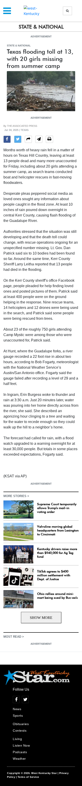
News (17, 709)
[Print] (49, 140)
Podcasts (20, 752)
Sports (18, 715)
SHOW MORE (41, 618)
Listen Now (21, 745)
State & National (19, 45)
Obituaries (21, 724)
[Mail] (38, 140)
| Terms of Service (27, 777)
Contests (19, 730)
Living (17, 739)
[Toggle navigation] (7, 10)
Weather (19, 758)
